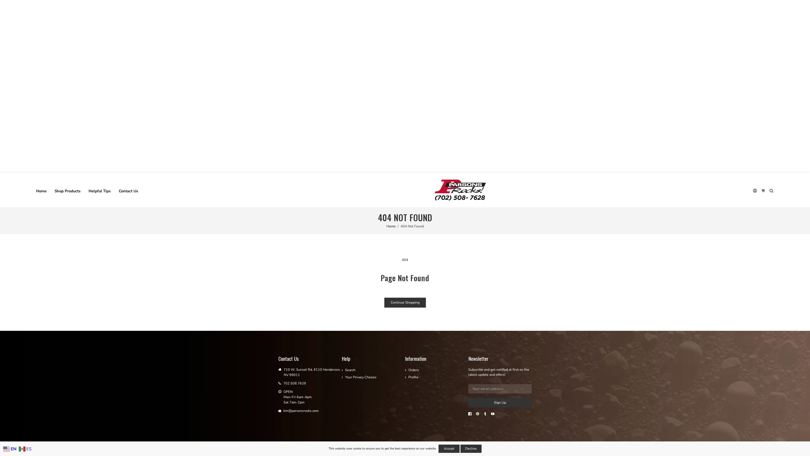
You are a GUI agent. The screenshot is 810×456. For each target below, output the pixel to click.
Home (391, 226)
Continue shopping (405, 302)
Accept (449, 448)
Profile (413, 377)
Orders (413, 370)
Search (350, 370)
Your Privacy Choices (361, 377)
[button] (772, 191)
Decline (471, 448)
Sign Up (500, 402)
